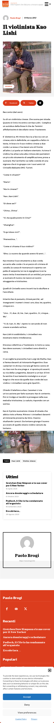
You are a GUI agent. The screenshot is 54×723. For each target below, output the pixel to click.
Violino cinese (29, 461)
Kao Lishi (16, 461)
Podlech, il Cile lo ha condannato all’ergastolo (24, 502)
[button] (49, 670)
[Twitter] (26, 609)
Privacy (34, 719)
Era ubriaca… (13, 511)
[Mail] (16, 609)
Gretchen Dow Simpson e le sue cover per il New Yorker (26, 484)
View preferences (27, 712)
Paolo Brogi (15, 18)
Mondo (8, 86)
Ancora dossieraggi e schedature (24, 493)
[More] (40, 103)
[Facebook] (7, 609)
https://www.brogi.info (27, 561)
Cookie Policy (21, 719)
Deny (27, 704)
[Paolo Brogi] (6, 18)
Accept (27, 697)
